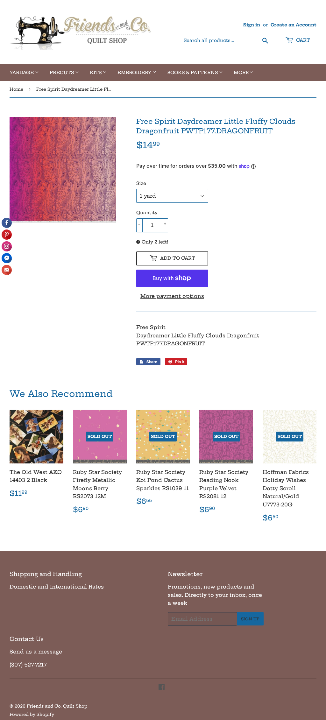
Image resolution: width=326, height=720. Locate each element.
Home (16, 89)
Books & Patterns (193, 72)
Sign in (251, 25)
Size (141, 183)
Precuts (62, 72)
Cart (302, 40)
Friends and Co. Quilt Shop (57, 706)
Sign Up (250, 619)
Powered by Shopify (32, 714)
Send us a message (36, 651)
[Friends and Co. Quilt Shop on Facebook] (161, 687)
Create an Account (293, 25)
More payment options (172, 296)
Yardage (22, 72)
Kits (96, 72)
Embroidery (134, 72)
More (241, 72)
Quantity (147, 212)
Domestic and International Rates (57, 586)
